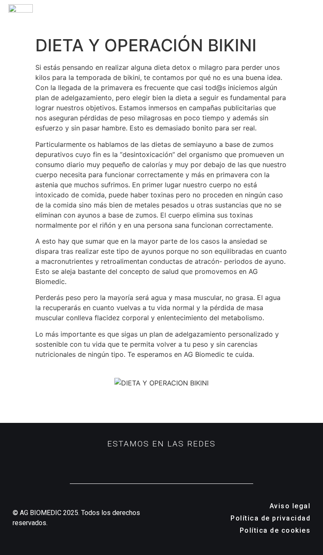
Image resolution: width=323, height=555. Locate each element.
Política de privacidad (270, 518)
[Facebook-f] (161, 462)
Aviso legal (290, 506)
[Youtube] (191, 462)
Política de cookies (275, 530)
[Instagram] (132, 462)
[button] (313, 16)
